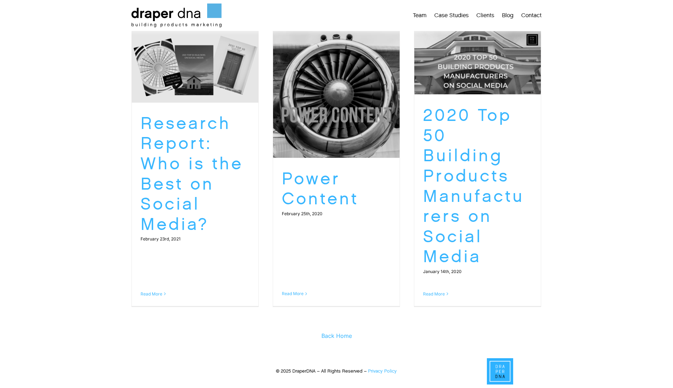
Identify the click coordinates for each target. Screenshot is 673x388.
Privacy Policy (382, 371)
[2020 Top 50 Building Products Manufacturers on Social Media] (477, 63)
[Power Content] (336, 94)
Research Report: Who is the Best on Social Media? (192, 173)
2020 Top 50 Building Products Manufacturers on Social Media (473, 186)
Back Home (336, 335)
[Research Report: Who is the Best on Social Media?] (195, 66)
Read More (151, 294)
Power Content (320, 188)
